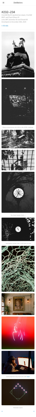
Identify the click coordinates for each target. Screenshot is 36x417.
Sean (28, 376)
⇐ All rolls (5, 26)
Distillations (18, 3)
